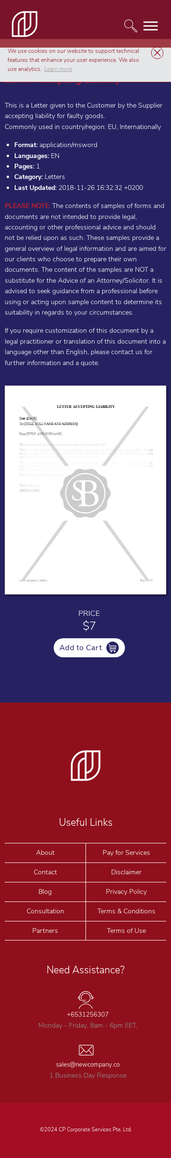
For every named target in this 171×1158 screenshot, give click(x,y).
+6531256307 (88, 1014)
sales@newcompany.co (88, 1064)
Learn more (58, 69)
